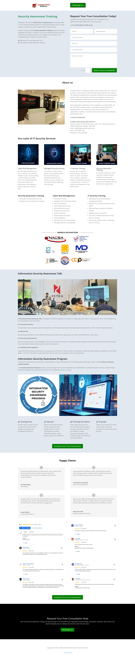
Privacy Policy (68, 653)
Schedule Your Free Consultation (67, 446)
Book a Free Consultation (104, 70)
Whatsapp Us (78, 5)
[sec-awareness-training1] (67, 314)
